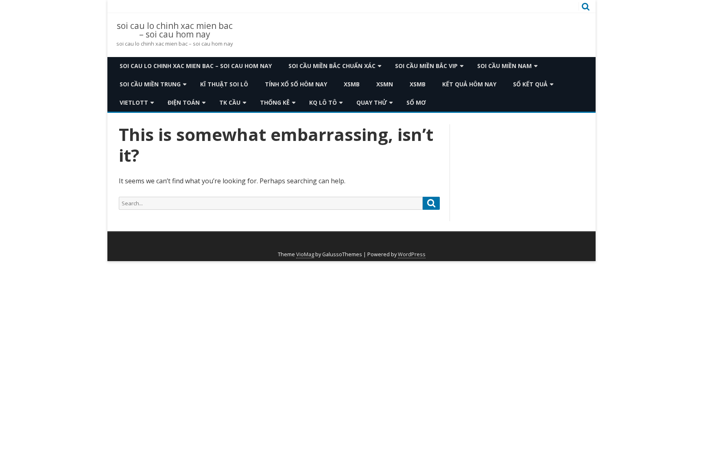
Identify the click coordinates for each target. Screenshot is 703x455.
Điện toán (184, 102)
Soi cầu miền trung (150, 84)
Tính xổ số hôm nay (296, 84)
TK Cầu (229, 102)
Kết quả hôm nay (469, 84)
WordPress (412, 254)
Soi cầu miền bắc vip (426, 66)
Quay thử (371, 102)
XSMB (352, 84)
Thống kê (275, 102)
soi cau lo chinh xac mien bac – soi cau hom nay (175, 30)
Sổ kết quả (530, 84)
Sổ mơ (416, 102)
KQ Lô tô (323, 102)
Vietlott (134, 102)
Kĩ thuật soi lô (224, 84)
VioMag (305, 254)
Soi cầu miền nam (504, 66)
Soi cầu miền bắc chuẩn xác (332, 66)
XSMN (384, 84)
